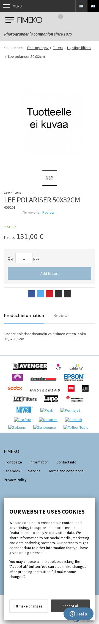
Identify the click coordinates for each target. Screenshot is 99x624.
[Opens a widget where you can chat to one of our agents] (78, 614)
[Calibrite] (77, 371)
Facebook (12, 470)
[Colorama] (19, 382)
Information (39, 462)
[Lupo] (52, 403)
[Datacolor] (44, 382)
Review (48, 212)
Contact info (66, 462)
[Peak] (48, 410)
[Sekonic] (18, 427)
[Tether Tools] (77, 427)
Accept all (70, 605)
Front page (13, 462)
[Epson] (75, 382)
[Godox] (16, 392)
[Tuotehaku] (92, 19)
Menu (17, 6)
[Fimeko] (23, 19)
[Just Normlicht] (86, 392)
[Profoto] (24, 419)
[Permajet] (72, 410)
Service (34, 470)
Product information (24, 315)
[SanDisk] (75, 419)
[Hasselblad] (46, 392)
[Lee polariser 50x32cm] (49, 120)
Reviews (61, 315)
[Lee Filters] (26, 403)
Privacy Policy (15, 479)
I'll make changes (29, 606)
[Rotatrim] (49, 419)
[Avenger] (31, 371)
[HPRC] (72, 392)
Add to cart (49, 273)
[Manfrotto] (76, 403)
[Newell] (26, 414)
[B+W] (59, 371)
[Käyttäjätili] (77, 19)
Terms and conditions (66, 470)
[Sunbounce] (46, 427)
